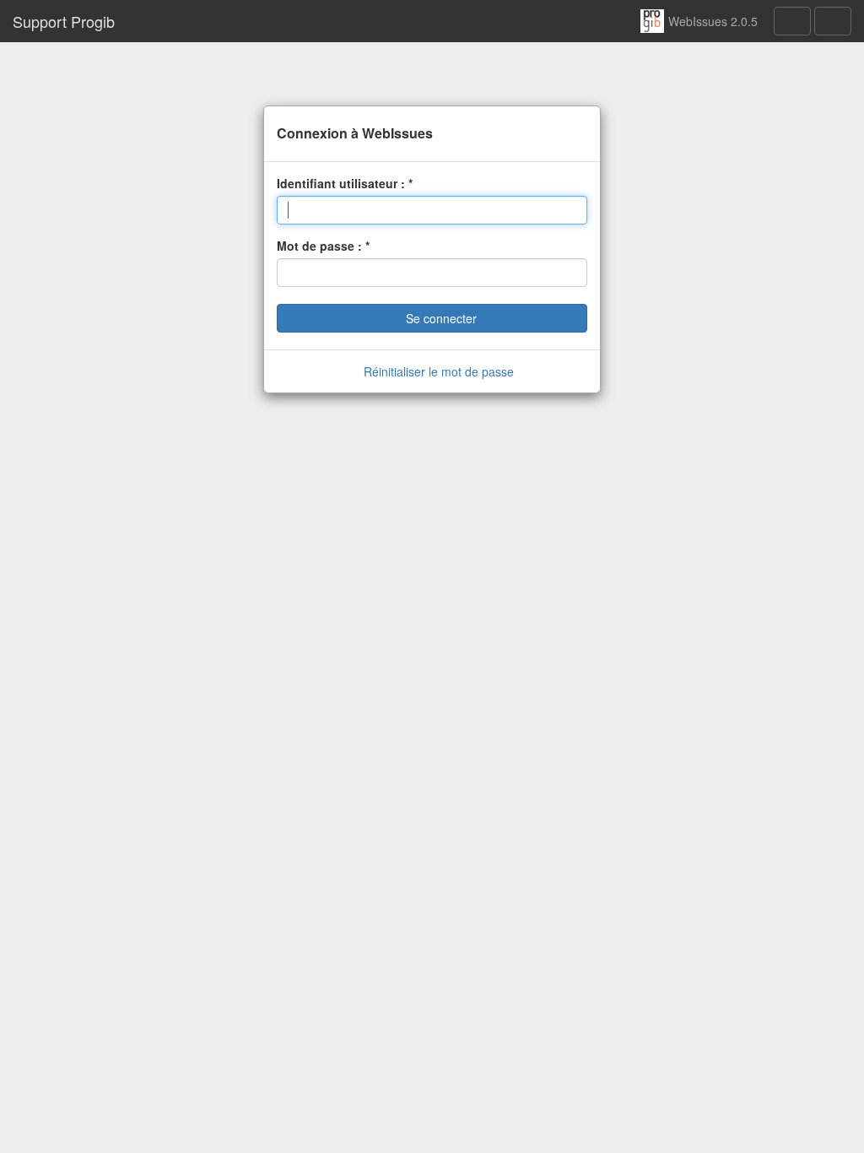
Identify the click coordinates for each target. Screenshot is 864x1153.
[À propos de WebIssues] (792, 21)
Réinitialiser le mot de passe (437, 371)
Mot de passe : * (323, 245)
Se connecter (439, 318)
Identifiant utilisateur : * (345, 183)
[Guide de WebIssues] (832, 21)
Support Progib (64, 21)
